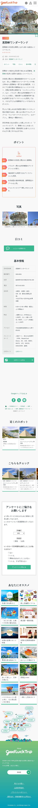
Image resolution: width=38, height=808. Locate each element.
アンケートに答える (19, 567)
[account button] (30, 3)
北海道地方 (29, 708)
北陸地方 (20, 716)
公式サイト (19, 351)
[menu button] (35, 3)
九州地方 (5, 731)
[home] (9, 3)
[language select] (26, 3)
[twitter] (19, 400)
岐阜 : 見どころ (9, 409)
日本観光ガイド (13, 406)
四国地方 (13, 729)
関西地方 (16, 720)
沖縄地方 (8, 713)
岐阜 (29, 406)
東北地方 (30, 720)
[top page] (6, 406)
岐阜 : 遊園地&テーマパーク (23, 409)
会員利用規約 (19, 788)
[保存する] (36, 35)
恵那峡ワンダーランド (16, 59)
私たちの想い (19, 783)
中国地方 (7, 721)
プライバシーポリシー (19, 792)
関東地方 (27, 725)
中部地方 (22, 406)
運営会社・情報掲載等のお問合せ (19, 796)
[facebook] (14, 400)
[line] (24, 400)
